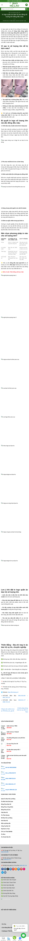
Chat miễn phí (3, 940)
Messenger (20, 940)
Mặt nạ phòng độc (5, 823)
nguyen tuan (23, 20)
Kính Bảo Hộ (4, 820)
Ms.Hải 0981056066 (11, 767)
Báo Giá (9, 739)
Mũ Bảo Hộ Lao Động (6, 817)
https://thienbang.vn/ (13, 692)
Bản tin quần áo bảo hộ (14, 12)
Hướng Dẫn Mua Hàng (9, 893)
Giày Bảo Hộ (4, 812)
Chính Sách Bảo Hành (9, 888)
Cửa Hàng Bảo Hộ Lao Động (10, 927)
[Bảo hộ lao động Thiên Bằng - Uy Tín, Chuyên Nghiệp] (14, 4)
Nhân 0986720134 (11, 778)
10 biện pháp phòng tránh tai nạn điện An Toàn (22, 709)
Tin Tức (4, 924)
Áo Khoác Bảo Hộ (5, 837)
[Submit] (26, 9)
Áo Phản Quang (5, 815)
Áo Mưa (3, 834)
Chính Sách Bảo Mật (8, 885)
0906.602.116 (23, 865)
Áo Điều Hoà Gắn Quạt (7, 801)
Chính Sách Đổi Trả (8, 890)
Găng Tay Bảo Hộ (5, 826)
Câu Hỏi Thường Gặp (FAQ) (10, 896)
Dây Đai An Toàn (5, 828)
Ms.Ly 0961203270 (11, 773)
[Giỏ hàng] (26, 5)
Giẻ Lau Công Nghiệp (6, 831)
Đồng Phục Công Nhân (7, 807)
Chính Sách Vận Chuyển (9, 879)
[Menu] (2, 5)
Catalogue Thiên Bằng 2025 (9, 931)
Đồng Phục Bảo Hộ (6, 804)
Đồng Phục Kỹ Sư (5, 809)
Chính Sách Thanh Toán (9, 882)
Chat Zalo (9, 940)
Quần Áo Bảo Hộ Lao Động (8, 798)
